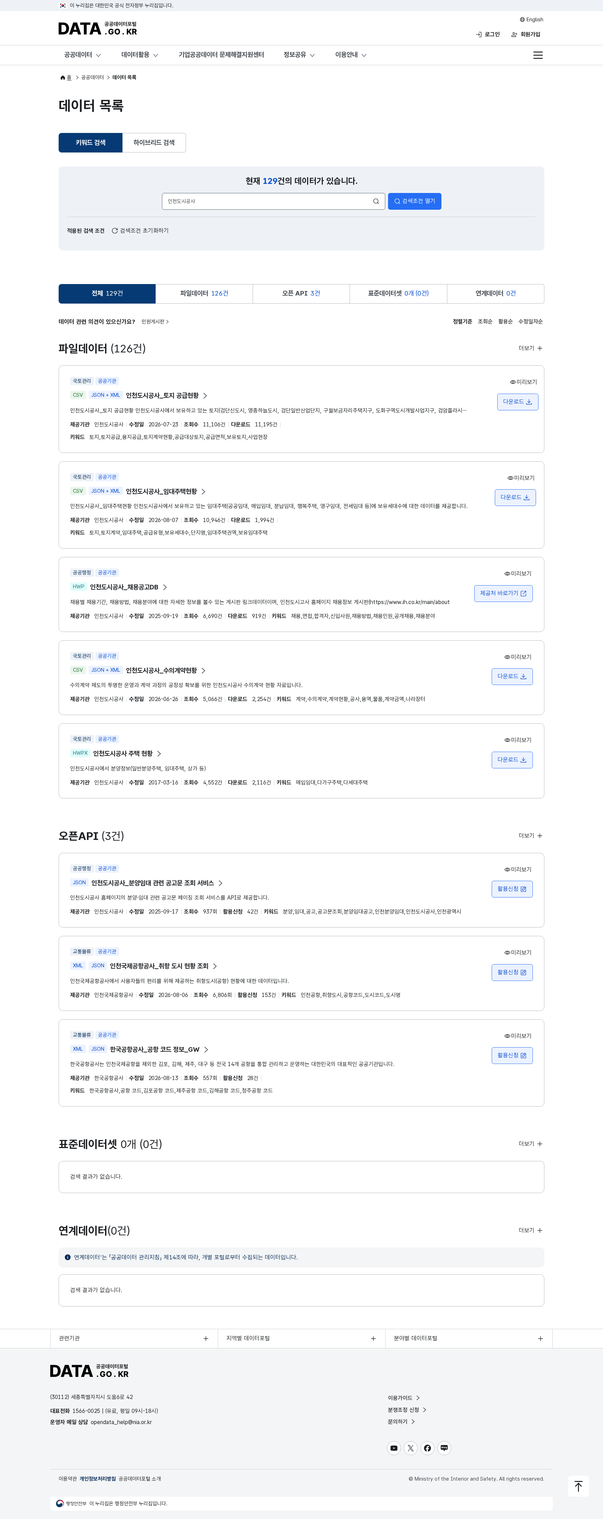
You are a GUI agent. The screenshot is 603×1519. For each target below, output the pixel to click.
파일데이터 (204, 293)
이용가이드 (401, 1398)
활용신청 (508, 888)
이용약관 (68, 1479)
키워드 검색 (91, 145)
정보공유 (295, 55)
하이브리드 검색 (154, 143)
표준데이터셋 (398, 293)
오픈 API (301, 293)
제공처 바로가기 (503, 595)
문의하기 (398, 1422)
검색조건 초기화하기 (143, 230)
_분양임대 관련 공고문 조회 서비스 (152, 883)
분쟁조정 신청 (404, 1410)
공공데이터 (78, 55)
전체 (107, 293)
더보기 (527, 348)
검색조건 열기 (419, 201)
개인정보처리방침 (98, 1479)
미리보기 (526, 382)
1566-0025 (86, 1411)
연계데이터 (496, 293)
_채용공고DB (124, 587)
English (534, 19)
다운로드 (513, 401)
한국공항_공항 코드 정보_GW (155, 1049)
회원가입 (530, 34)
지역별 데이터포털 (248, 1338)
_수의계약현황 (161, 671)
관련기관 (69, 1338)
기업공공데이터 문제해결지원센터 (221, 55)
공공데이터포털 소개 (140, 1479)
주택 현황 (122, 754)
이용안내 (346, 55)
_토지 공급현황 (162, 396)
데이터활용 (135, 55)
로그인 (492, 34)
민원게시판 (153, 322)
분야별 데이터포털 (416, 1338)
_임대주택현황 (161, 491)
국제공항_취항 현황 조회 (159, 966)
